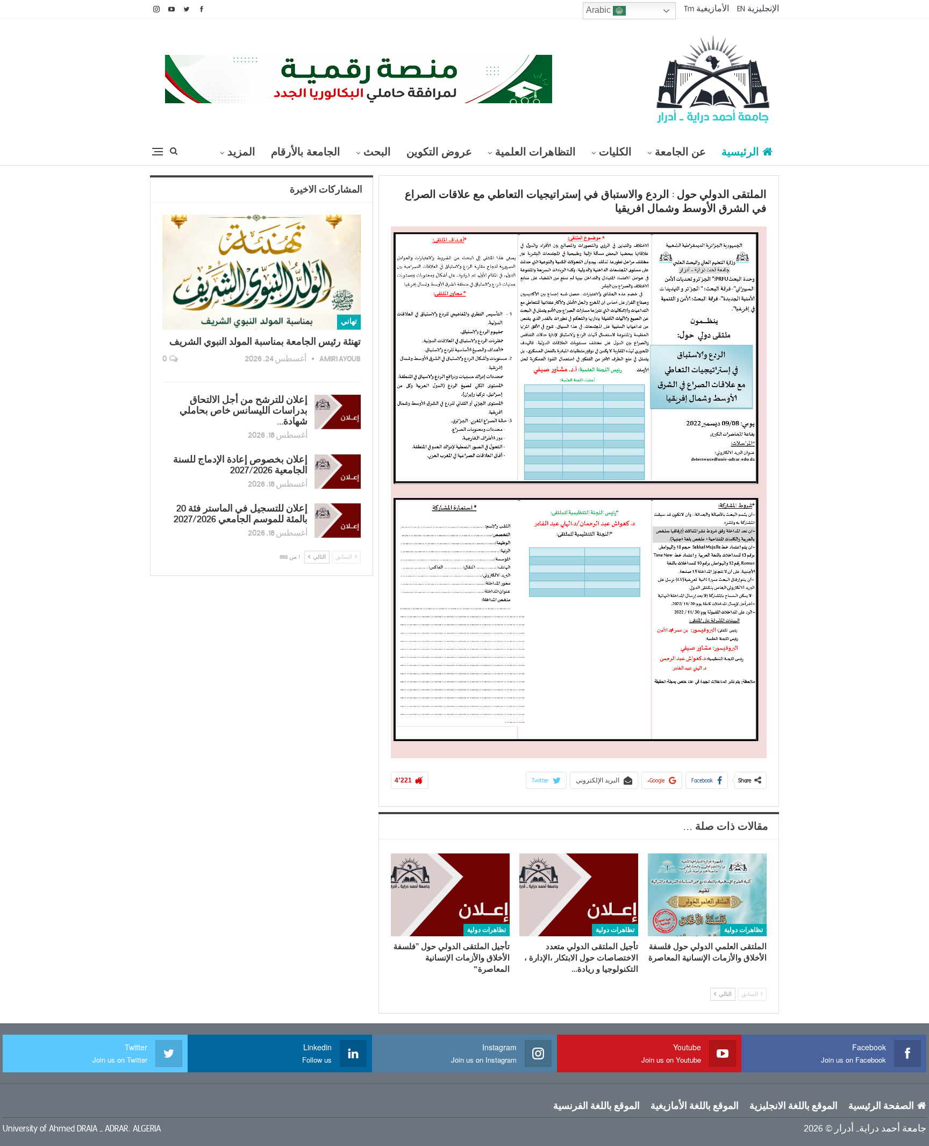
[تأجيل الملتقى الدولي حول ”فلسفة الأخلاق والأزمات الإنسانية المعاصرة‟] (450, 895)
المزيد (241, 152)
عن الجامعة (680, 152)
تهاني (349, 321)
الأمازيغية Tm (706, 8)
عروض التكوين (439, 152)
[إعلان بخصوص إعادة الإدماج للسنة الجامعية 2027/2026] (338, 471)
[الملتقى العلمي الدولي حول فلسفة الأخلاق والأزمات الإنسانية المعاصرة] (707, 895)
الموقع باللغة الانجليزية (793, 1106)
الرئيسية (740, 152)
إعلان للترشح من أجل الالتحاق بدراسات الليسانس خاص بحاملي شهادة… (244, 410)
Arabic (599, 10)
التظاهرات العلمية (535, 152)
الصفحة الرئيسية (881, 1106)
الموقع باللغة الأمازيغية (695, 1106)
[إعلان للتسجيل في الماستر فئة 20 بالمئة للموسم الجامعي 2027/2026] (338, 520)
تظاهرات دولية (743, 930)
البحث (377, 152)
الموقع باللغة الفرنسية (596, 1106)
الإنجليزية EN (758, 8)
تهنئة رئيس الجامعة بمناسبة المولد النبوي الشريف (265, 342)
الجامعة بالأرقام (305, 152)
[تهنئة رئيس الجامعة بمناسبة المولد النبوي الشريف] (261, 272)
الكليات (615, 152)
